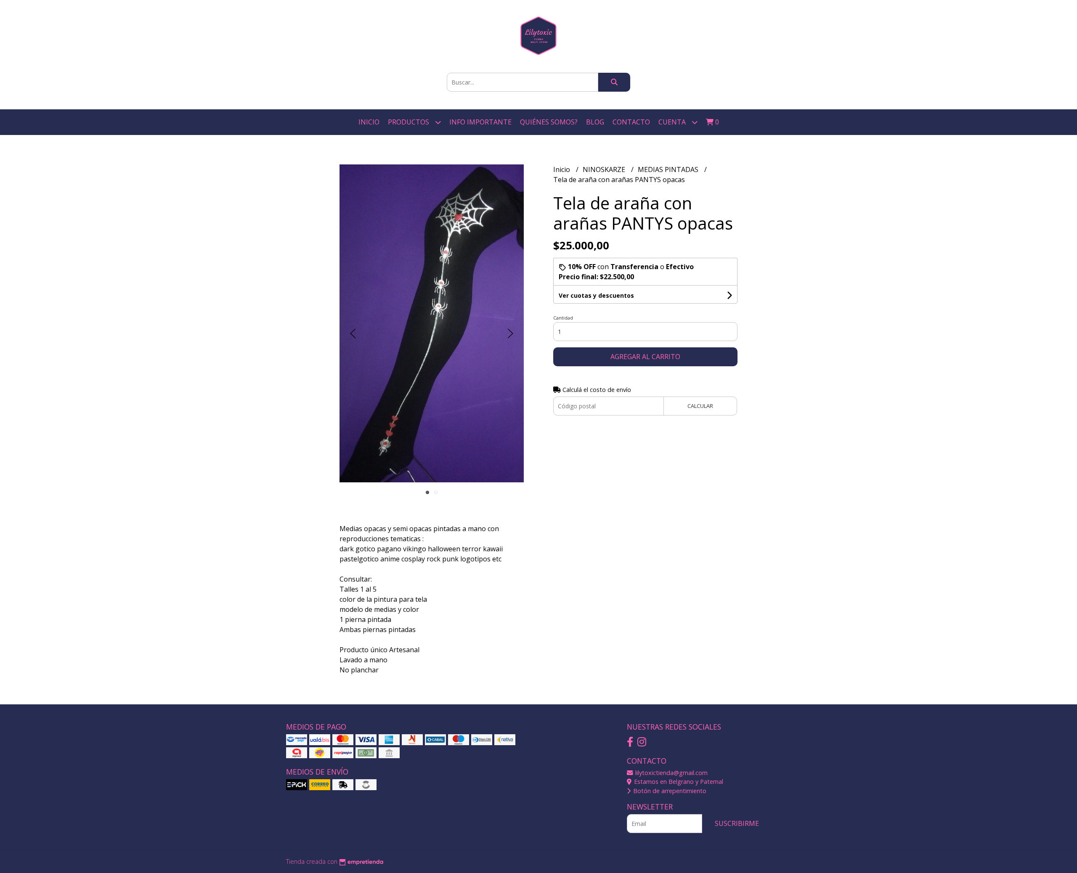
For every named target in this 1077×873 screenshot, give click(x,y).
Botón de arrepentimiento (668, 791)
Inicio (368, 122)
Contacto (631, 122)
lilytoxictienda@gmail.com (671, 773)
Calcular (700, 406)
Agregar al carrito (645, 356)
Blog (595, 122)
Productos (409, 122)
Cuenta (672, 122)
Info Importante (480, 122)
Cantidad (563, 318)
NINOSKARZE (605, 169)
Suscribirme (737, 823)
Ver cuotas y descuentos (596, 295)
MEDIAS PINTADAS (669, 169)
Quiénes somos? (549, 122)
